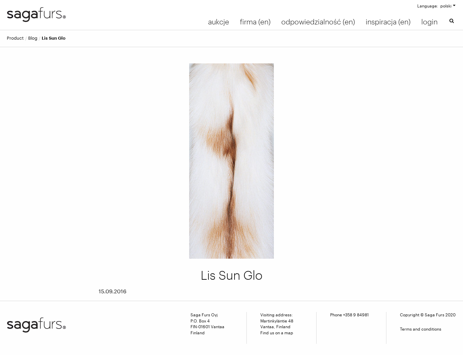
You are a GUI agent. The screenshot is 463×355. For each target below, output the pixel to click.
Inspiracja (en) (388, 22)
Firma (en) (255, 22)
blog (32, 38)
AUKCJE (218, 22)
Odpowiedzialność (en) (318, 22)
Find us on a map (276, 332)
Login (429, 22)
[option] (231, 161)
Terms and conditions (420, 329)
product (15, 38)
